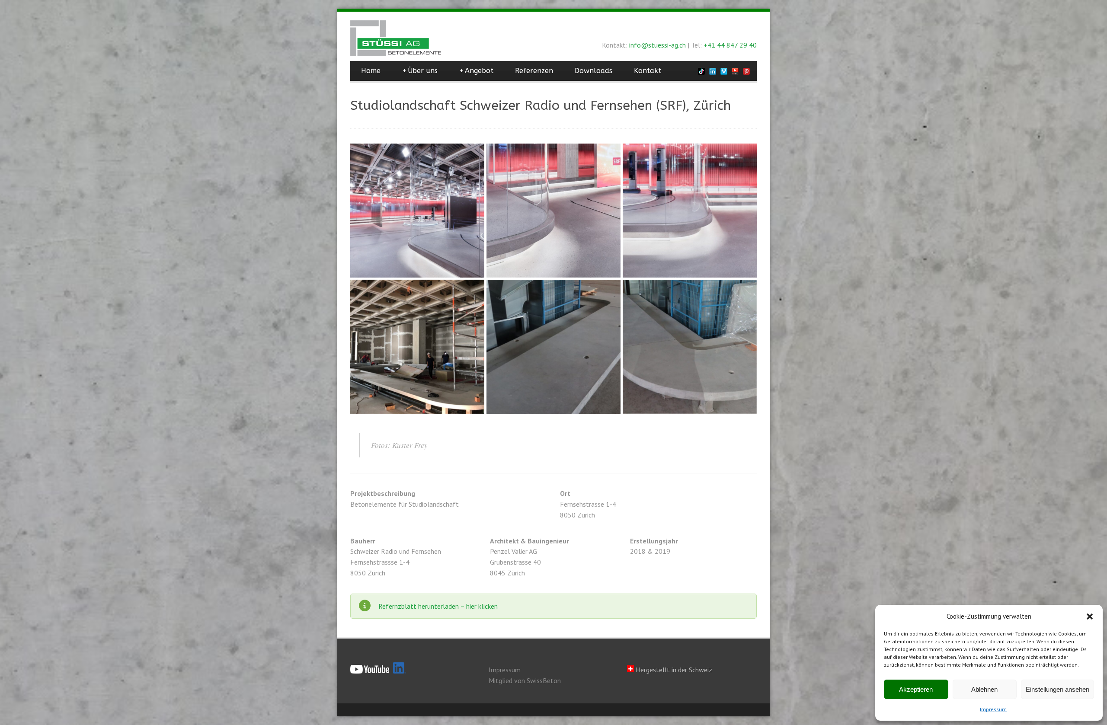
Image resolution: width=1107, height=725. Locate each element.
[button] (1089, 616)
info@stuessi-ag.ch (657, 45)
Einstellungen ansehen (1057, 689)
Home (371, 71)
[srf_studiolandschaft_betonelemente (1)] (417, 347)
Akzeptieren (916, 689)
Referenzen (534, 71)
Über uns (420, 71)
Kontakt (647, 71)
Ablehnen (984, 689)
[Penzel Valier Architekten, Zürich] (417, 211)
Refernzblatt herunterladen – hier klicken (438, 606)
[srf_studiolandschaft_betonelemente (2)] (690, 347)
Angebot (476, 71)
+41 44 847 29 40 (730, 45)
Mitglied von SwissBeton (525, 680)
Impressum (993, 709)
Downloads (593, 71)
